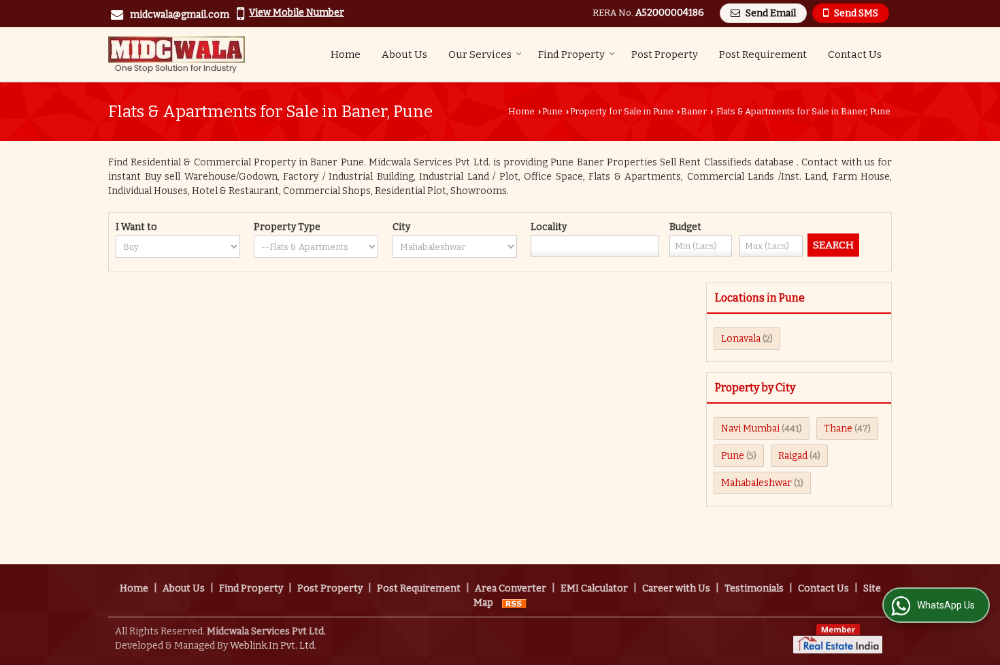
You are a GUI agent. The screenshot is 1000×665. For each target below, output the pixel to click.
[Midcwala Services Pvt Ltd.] (176, 54)
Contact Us (855, 54)
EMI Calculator (594, 588)
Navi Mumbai (750, 428)
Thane (838, 428)
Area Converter (510, 588)
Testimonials (754, 588)
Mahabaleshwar (756, 483)
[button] (296, 12)
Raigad (792, 455)
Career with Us (676, 588)
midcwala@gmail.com (179, 14)
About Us (404, 54)
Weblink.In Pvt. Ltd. (273, 645)
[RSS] (514, 603)
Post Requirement (763, 54)
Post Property (664, 54)
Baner (694, 111)
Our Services (480, 54)
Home (346, 54)
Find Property (571, 54)
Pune (552, 111)
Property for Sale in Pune (621, 111)
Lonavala (741, 338)
